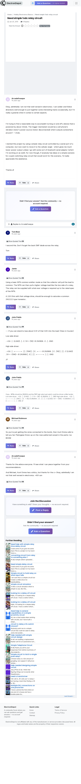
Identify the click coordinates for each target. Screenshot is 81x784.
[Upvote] (20, 182)
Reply (11, 183)
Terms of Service (61, 710)
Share (36, 183)
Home (9, 14)
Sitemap (32, 715)
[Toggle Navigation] (76, 3)
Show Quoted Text (15, 241)
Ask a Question (42, 209)
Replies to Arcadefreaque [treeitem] (43, 224)
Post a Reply (42, 510)
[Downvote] (28, 182)
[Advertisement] (41, 45)
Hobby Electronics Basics (23, 14)
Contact (32, 713)
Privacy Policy (60, 713)
